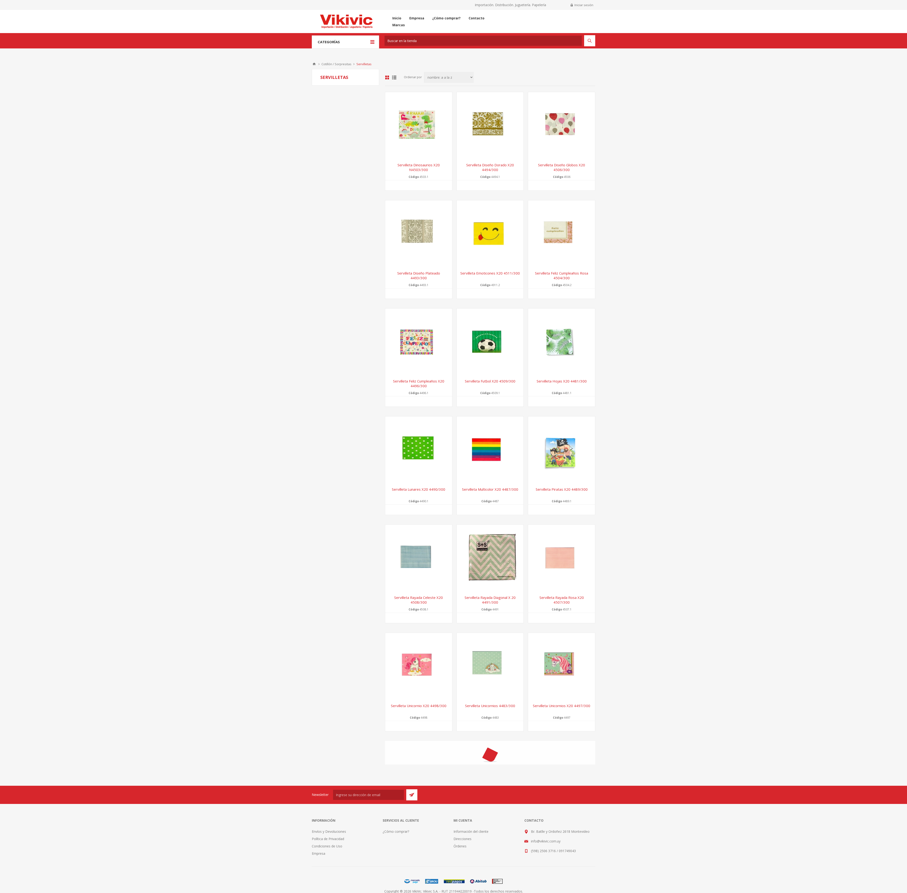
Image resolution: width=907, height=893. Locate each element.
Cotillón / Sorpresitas (336, 64)
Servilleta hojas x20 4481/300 (562, 381)
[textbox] (483, 41)
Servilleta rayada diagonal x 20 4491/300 (490, 600)
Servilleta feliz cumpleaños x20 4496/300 (418, 383)
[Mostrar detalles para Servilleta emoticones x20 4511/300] (490, 233)
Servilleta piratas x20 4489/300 (562, 489)
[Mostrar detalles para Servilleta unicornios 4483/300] (490, 666)
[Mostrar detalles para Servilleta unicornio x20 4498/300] (418, 666)
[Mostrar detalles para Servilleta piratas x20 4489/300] (561, 449)
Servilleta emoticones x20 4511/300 (490, 273)
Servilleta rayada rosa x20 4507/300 (561, 600)
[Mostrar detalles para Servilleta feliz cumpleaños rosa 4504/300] (561, 233)
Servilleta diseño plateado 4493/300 (418, 275)
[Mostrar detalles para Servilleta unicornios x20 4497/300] (561, 666)
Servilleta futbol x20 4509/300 (490, 381)
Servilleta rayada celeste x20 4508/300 (418, 600)
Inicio (314, 64)
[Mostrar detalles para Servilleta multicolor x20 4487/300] (490, 449)
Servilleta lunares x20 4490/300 (418, 489)
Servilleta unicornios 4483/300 (490, 705)
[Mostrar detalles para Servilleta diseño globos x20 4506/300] (561, 125)
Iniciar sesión (583, 5)
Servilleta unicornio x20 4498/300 (418, 705)
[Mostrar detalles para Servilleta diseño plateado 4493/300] (418, 233)
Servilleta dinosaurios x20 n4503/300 (419, 167)
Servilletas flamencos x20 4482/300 (418, 813)
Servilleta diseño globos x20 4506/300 (561, 167)
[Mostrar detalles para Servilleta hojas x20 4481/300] (561, 342)
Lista (394, 77)
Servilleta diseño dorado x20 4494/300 (490, 167)
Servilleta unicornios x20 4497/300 (561, 705)
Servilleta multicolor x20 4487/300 (490, 489)
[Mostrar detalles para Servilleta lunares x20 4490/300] (418, 449)
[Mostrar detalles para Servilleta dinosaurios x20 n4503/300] (418, 125)
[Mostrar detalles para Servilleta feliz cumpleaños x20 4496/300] (418, 342)
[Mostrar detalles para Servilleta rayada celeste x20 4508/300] (418, 558)
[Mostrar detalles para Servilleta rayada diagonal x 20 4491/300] (490, 558)
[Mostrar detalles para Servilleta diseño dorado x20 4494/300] (490, 125)
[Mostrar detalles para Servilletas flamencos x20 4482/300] (418, 774)
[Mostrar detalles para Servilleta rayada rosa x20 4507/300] (561, 558)
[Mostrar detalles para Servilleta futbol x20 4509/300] (490, 342)
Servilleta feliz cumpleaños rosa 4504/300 (561, 275)
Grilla (387, 77)
